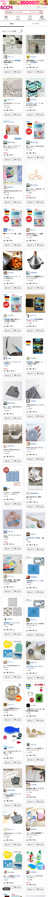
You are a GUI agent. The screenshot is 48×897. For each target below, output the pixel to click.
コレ (8, 72)
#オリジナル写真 (31, 319)
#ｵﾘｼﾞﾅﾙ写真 (36, 538)
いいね (18, 72)
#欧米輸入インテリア (10, 276)
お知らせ (30, 18)
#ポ (29, 406)
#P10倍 (28, 538)
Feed (6, 18)
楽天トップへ (42, 7)
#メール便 (6, 665)
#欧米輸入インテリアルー (12, 623)
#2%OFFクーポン (32, 103)
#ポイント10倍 (8, 794)
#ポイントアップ (34, 448)
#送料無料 (17, 60)
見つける (18, 18)
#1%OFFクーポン (32, 666)
